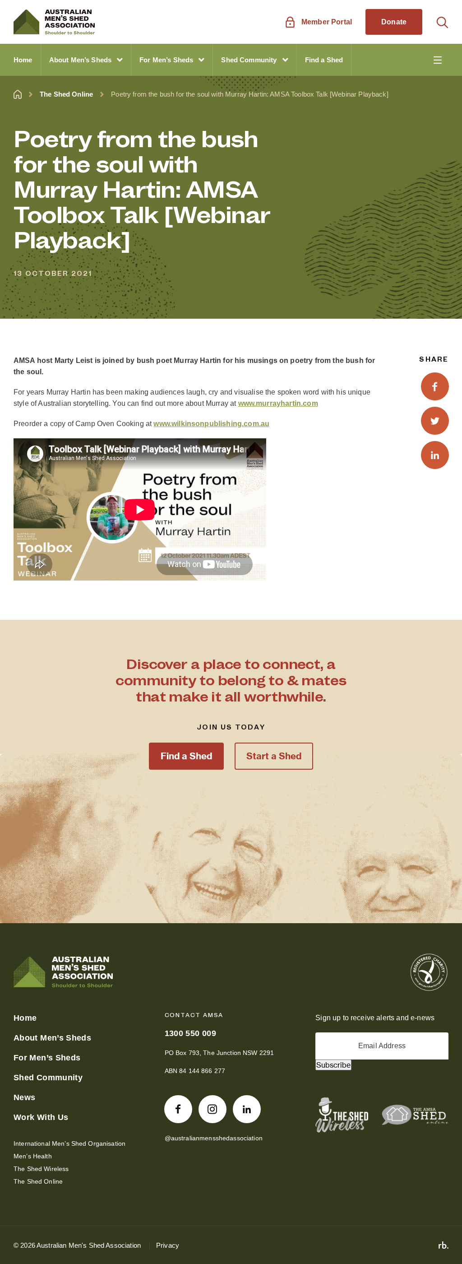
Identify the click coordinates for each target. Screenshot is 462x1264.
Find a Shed (186, 756)
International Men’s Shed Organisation (69, 1143)
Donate (394, 22)
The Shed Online (66, 94)
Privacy (167, 1245)
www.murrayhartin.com (278, 403)
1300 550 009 (190, 1033)
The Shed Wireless (41, 1168)
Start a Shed (273, 756)
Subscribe (333, 1064)
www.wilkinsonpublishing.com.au (211, 424)
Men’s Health (33, 1156)
